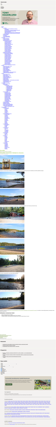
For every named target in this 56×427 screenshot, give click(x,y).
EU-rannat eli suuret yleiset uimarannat (5, 335)
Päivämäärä (2, 372)
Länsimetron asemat (6, 102)
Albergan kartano (29, 415)
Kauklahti (6, 125)
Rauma (11, 404)
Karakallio (6, 128)
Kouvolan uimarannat (8, 57)
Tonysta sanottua (5, 34)
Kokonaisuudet (3, 366)
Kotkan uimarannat (7, 56)
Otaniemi (6, 146)
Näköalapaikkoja (20, 411)
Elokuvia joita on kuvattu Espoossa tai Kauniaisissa (12, 33)
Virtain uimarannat (7, 63)
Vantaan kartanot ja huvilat (7, 81)
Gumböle (6, 115)
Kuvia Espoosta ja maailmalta (7, 151)
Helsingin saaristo (6, 71)
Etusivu (3, 26)
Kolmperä (6, 118)
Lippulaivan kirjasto (45, 415)
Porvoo (43, 403)
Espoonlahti (6, 108)
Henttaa (6, 133)
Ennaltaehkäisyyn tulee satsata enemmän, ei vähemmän (11, 346)
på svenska (2, 7)
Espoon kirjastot (5, 91)
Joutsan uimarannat (8, 55)
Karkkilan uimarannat (8, 43)
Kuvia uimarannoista (3, 334)
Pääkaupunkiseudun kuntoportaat (8, 72)
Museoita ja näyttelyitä (6, 103)
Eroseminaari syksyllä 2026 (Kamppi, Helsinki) (19, 422)
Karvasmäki (6, 117)
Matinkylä (6, 134)
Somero (24, 404)
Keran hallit (34, 415)
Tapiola (37, 409)
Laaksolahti (6, 129)
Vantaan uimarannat (6, 39)
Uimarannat (3, 37)
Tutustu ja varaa (8, 384)
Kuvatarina (3, 370)
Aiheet (2, 363)
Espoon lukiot (7, 85)
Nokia (26, 403)
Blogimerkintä (4, 369)
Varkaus (43, 404)
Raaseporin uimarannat (8, 48)
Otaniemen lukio (9, 90)
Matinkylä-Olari (5, 132)
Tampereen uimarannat (8, 61)
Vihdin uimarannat (7, 51)
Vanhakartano (7, 141)
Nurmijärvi (29, 403)
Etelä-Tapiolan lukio (9, 86)
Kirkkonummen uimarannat (9, 44)
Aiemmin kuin (3, 371)
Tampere (30, 404)
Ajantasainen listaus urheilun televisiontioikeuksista (19, 415)
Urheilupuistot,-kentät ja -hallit (7, 105)
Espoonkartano (7, 124)
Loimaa (10, 403)
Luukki (6, 139)
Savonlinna (16, 404)
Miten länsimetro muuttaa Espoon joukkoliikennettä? (12, 32)
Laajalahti (6, 144)
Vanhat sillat (28, 411)
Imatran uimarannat (8, 54)
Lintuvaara (6, 131)
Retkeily (3, 65)
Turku (33, 404)
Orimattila (1, 337)
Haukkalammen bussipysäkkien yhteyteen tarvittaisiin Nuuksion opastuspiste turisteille (15, 344)
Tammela (27, 404)
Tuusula (36, 404)
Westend (6, 148)
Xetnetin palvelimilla (12, 424)
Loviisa (12, 403)
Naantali (24, 403)
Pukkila (46, 403)
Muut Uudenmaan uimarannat (7, 40)
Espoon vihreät (10, 422)
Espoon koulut (5, 84)
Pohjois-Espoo (5, 135)
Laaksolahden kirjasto (8, 95)
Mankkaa (6, 145)
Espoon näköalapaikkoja (6, 67)
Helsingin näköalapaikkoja (7, 70)
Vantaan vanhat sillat (6, 82)
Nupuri (6, 121)
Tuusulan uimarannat (8, 50)
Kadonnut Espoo (5, 78)
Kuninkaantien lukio (39, 415)
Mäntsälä (20, 403)
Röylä (6, 140)
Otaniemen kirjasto (7, 98)
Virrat (47, 404)
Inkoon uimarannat (7, 42)
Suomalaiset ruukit (6, 80)
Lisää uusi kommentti (3, 338)
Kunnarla (6, 119)
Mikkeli (18, 403)
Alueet (2, 364)
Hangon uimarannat (8, 41)
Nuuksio (6, 122)
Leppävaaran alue (6, 127)
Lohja (7, 403)
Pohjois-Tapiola (7, 147)
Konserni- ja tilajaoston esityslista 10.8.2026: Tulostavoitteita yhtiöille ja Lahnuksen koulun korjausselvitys (18, 354)
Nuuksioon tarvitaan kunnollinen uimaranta (9, 345)
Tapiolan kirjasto (7, 100)
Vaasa (38, 404)
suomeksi (2, 6)
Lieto (5, 403)
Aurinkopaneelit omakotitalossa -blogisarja (11, 28)
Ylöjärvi (50, 404)
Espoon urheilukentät (6, 69)
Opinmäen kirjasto (7, 97)
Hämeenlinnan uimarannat (9, 53)
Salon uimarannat (7, 59)
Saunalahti (6, 111)
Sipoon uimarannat (7, 49)
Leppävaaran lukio (9, 88)
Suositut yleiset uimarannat (7, 52)
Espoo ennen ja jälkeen (6, 74)
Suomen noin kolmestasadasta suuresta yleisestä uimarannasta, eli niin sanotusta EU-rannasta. (23, 310)
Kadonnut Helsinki (6, 79)
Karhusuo (6, 116)
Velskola (6, 142)
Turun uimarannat (7, 62)
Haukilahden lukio (9, 87)
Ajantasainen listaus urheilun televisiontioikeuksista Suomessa (12, 356)
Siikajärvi (6, 123)
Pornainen (40, 403)
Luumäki (15, 403)
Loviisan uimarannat (8, 45)
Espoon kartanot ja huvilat (7, 75)
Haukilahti (6, 143)
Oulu (32, 403)
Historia (3, 73)
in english (2, 8)
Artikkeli (3, 368)
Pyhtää (49, 403)
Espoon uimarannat (6, 38)
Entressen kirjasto (7, 92)
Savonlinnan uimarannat (8, 60)
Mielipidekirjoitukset (8, 31)
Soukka (6, 112)
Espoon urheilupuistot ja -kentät (9, 106)
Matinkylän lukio (9, 89)
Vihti (45, 404)
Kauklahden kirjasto (8, 94)
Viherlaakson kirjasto (8, 101)
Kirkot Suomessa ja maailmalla (7, 104)
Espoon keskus (7, 114)
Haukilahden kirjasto (8, 93)
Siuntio (22, 404)
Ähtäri (6, 405)
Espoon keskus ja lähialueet (7, 113)
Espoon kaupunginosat (6, 83)
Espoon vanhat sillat (6, 76)
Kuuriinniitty (6, 120)
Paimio (37, 403)
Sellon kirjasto (7, 99)
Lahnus (6, 138)
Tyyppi (2, 367)
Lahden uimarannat (8, 58)
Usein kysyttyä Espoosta (41, 409)
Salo (13, 404)
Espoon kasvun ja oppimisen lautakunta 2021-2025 (12, 30)
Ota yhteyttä (5, 35)
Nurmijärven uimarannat (8, 46)
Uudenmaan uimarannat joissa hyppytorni (9, 64)
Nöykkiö (6, 110)
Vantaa (41, 404)
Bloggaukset (7, 29)
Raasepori (6, 404)
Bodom (6, 136)
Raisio (9, 404)
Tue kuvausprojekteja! (6, 36)
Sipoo (19, 404)
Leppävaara (6, 130)
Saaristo (24, 411)
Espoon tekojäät (5, 68)
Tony (2, 27)
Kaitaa (6, 109)
